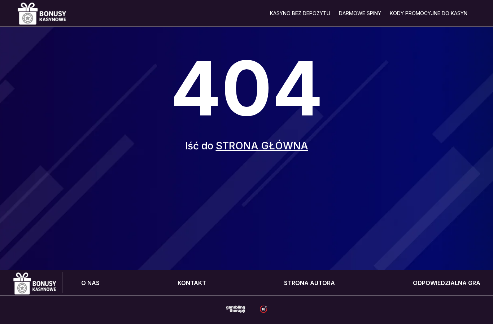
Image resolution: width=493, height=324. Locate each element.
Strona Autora (309, 282)
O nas (90, 282)
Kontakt (192, 282)
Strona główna (262, 146)
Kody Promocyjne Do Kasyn (428, 13)
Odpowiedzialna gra (446, 282)
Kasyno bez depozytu (300, 13)
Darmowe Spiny (360, 13)
